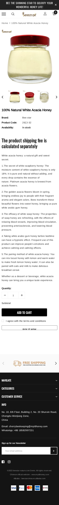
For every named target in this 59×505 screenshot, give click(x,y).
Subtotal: (6, 303)
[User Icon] (45, 14)
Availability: (8, 127)
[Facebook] (3, 461)
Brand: (5, 117)
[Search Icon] (12, 14)
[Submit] (53, 450)
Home (5, 23)
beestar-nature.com (21, 471)
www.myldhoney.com (40, 474)
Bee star (26, 117)
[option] (29, 58)
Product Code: (9, 122)
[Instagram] (9, 461)
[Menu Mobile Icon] (4, 14)
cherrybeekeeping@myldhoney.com (28, 426)
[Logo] (29, 13)
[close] (55, 5)
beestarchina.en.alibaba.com (33, 478)
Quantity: (6, 288)
